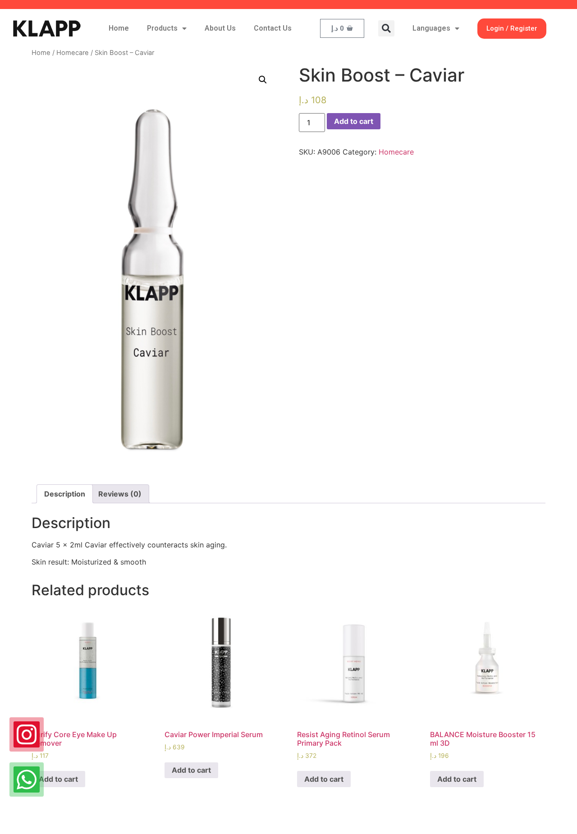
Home (119, 28)
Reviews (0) (120, 493)
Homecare (72, 53)
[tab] (65, 493)
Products (162, 28)
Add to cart (353, 121)
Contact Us (273, 28)
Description (64, 493)
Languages (431, 28)
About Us (220, 28)
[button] (386, 28)
